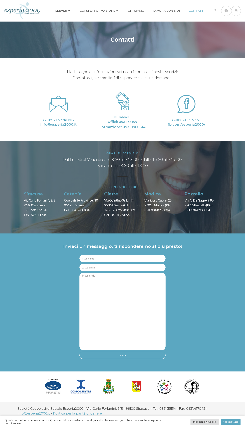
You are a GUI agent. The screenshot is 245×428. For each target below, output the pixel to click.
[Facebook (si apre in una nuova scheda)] (226, 11)
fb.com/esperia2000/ (186, 124)
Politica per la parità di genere (77, 413)
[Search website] (215, 11)
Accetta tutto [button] (230, 421)
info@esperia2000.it (58, 124)
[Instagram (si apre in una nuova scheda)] (236, 11)
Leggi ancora (12, 423)
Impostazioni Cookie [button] (205, 421)
